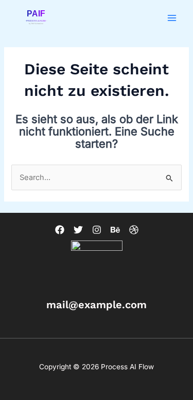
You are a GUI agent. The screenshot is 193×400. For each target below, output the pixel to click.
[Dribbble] (133, 229)
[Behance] (115, 229)
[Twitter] (78, 229)
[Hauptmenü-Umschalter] (172, 18)
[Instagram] (96, 229)
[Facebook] (59, 229)
